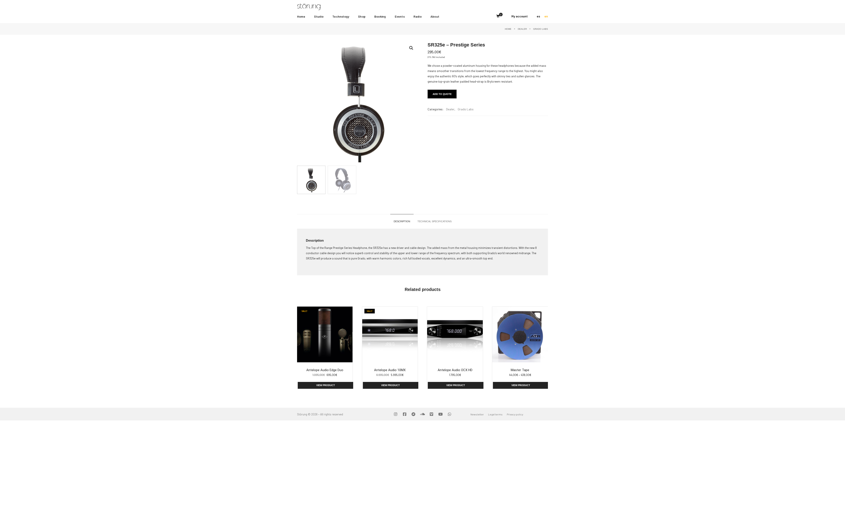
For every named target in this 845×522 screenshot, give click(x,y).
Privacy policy (515, 414)
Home (301, 16)
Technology (340, 16)
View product (325, 385)
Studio (318, 16)
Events (400, 16)
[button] (411, 48)
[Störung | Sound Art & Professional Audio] (317, 6)
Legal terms (495, 414)
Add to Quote (442, 94)
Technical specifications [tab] (434, 221)
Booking (380, 16)
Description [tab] (402, 221)
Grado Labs (540, 29)
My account (519, 16)
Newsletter (477, 414)
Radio (417, 16)
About (434, 16)
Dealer (522, 29)
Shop (362, 16)
